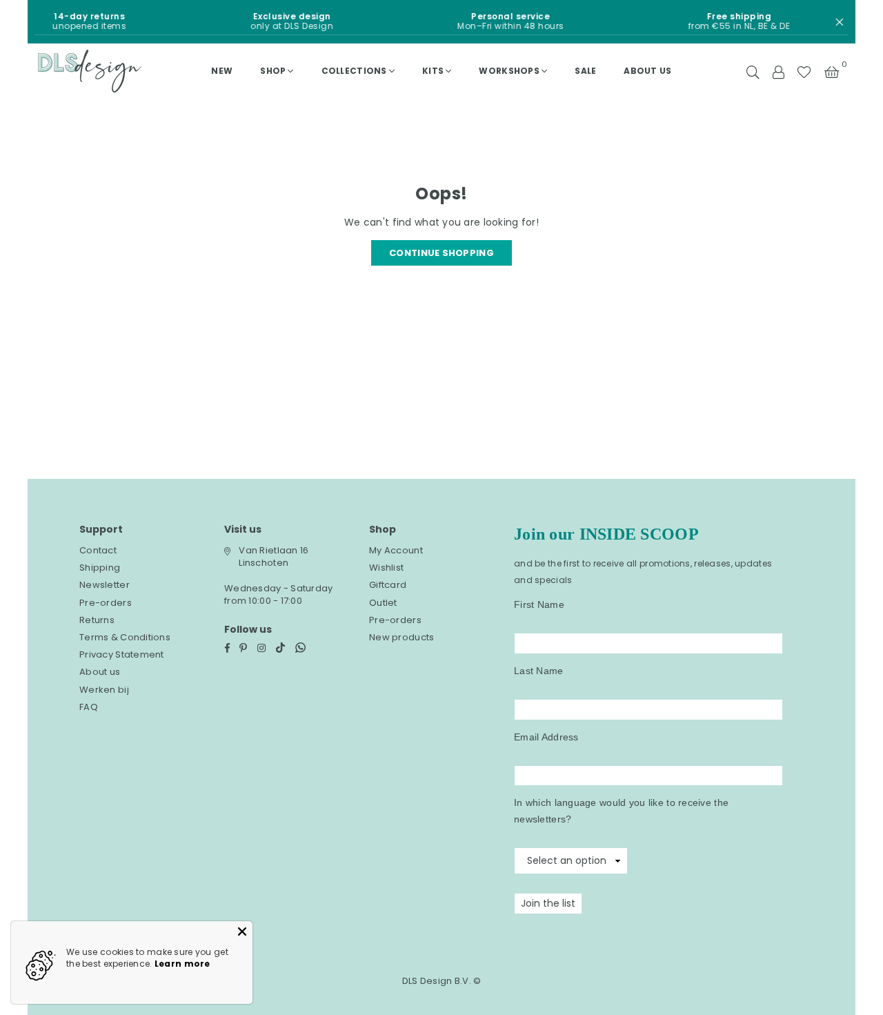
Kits (433, 71)
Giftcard (387, 584)
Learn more (182, 963)
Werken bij (104, 689)
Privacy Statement (121, 654)
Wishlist (386, 567)
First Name (539, 604)
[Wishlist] (804, 71)
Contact (98, 550)
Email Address (546, 736)
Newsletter (104, 584)
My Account (396, 550)
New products (401, 637)
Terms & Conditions (124, 637)
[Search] (753, 71)
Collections (354, 71)
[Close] (242, 931)
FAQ (88, 706)
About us (647, 71)
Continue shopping (441, 252)
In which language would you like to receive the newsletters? (621, 811)
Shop (273, 71)
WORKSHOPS (509, 71)
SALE (585, 71)
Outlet (383, 602)
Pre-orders (105, 602)
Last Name (539, 670)
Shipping (99, 567)
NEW (221, 71)
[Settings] (778, 71)
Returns (97, 620)
